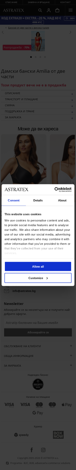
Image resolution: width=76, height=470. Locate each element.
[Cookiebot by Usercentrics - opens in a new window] (55, 189)
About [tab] (62, 200)
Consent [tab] (13, 200)
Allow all (38, 266)
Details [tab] (38, 200)
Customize (35, 277)
